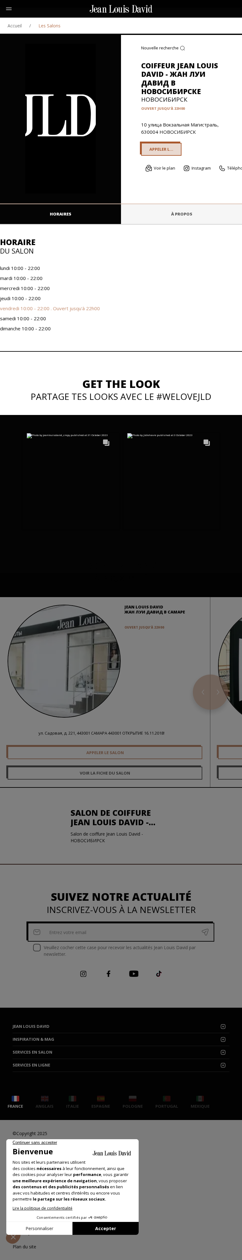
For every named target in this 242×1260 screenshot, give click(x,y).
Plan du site (24, 1247)
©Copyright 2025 (30, 1133)
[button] (71, 481)
